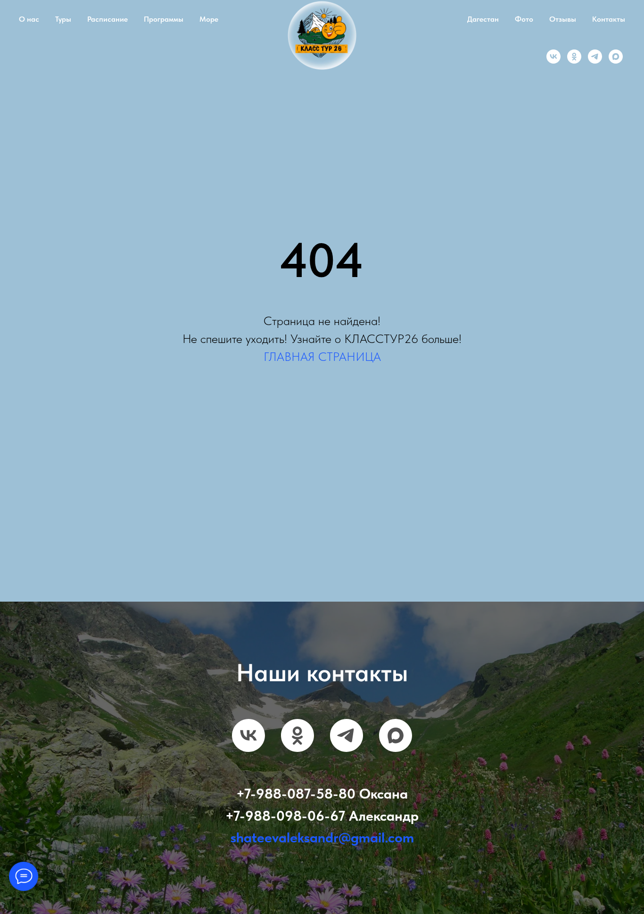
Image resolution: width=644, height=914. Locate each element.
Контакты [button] (608, 19)
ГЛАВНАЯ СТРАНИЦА (322, 356)
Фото (524, 19)
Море (208, 19)
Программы (163, 19)
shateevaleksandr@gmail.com (322, 837)
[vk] (553, 56)
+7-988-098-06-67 (285, 815)
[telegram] (595, 56)
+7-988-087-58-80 (295, 793)
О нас (29, 19)
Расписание (107, 19)
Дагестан (483, 19)
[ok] (574, 56)
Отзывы (562, 19)
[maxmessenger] (616, 56)
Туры (63, 19)
